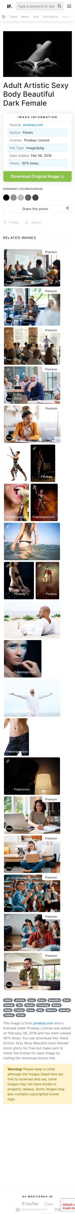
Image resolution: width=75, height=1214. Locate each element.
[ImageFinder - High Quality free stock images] (9, 6)
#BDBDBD (21, 197)
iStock (17, 281)
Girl (20, 1005)
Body (42, 1000)
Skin (40, 1010)
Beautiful (54, 1000)
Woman (51, 1010)
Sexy (32, 1000)
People (19, 1010)
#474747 (35, 197)
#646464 (28, 197)
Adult (8, 1000)
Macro (25, 16)
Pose (31, 1010)
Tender (9, 1015)
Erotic (20, 1015)
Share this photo (35, 209)
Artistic (20, 1000)
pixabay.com (33, 125)
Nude (8, 1010)
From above (50, 16)
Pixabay (46, 476)
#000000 (6, 197)
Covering (43, 1005)
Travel (13, 16)
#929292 (13, 197)
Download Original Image (35, 176)
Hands (30, 1005)
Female (9, 1005)
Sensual (64, 1010)
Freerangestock (17, 478)
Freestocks (21, 789)
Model (56, 1005)
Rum (36, 16)
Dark (67, 1000)
